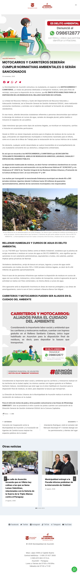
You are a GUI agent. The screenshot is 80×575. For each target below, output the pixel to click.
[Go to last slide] (5, 478)
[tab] (36, 508)
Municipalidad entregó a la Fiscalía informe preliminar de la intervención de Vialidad (59, 482)
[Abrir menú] (76, 4)
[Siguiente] (74, 478)
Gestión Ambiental (9, 58)
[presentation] (20, 463)
